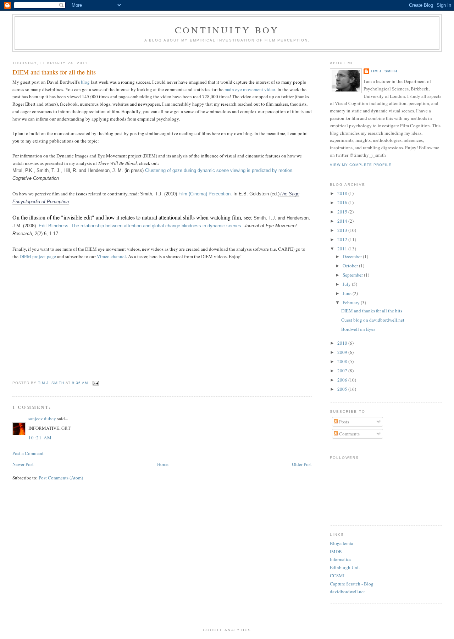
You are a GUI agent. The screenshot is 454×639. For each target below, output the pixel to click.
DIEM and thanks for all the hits (371, 310)
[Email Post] (95, 383)
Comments (349, 433)
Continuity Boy (227, 30)
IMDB (336, 551)
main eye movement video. (250, 89)
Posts (343, 421)
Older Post (302, 464)
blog (86, 82)
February (352, 302)
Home (162, 464)
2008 (342, 361)
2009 (342, 352)
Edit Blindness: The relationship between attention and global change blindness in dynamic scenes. (141, 225)
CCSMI (337, 575)
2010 (342, 343)
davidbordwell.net (347, 591)
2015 (342, 212)
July (347, 284)
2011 (342, 248)
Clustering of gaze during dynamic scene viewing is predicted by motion (218, 170)
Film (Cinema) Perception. (204, 193)
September (353, 275)
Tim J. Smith (384, 71)
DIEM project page (38, 256)
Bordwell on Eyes (358, 329)
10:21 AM (40, 437)
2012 (342, 239)
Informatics (340, 559)
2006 (342, 380)
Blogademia (341, 543)
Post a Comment (28, 453)
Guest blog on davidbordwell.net (372, 320)
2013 (342, 230)
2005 (342, 389)
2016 (342, 202)
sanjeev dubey (42, 418)
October (351, 265)
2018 (342, 193)
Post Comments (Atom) (61, 477)
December (353, 256)
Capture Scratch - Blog (351, 583)
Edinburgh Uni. (345, 567)
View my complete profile (361, 165)
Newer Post (23, 464)
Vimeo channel (111, 256)
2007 (342, 370)
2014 (342, 221)
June (348, 293)
